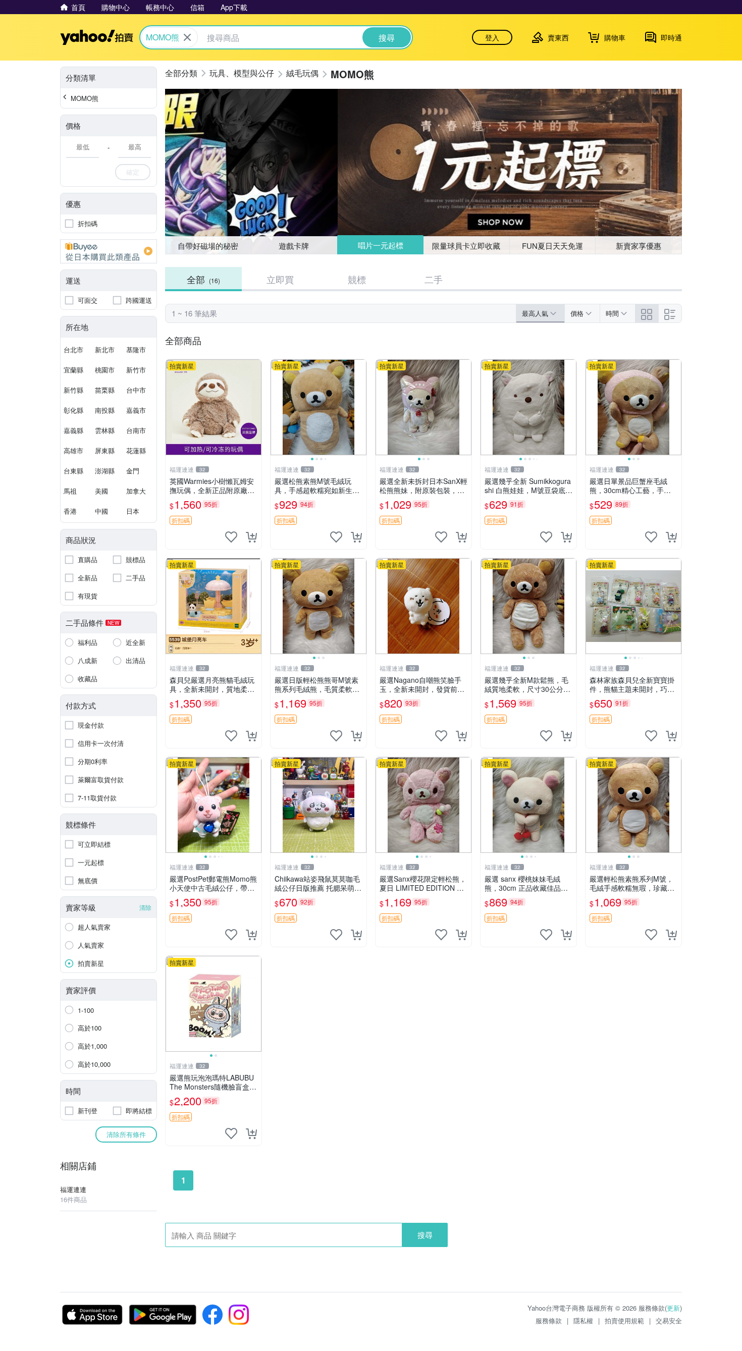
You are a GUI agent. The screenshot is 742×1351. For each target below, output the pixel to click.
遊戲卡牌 (294, 245)
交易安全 (669, 1320)
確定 (132, 172)
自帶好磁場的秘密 (208, 245)
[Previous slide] (277, 407)
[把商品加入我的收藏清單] (231, 537)
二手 (434, 279)
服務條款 (549, 1320)
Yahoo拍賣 (96, 37)
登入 (492, 37)
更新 (673, 1308)
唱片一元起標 (380, 245)
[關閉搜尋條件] (187, 37)
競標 (357, 279)
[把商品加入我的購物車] (251, 537)
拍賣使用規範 (624, 1320)
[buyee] (108, 251)
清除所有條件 (126, 1134)
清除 (145, 907)
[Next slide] (359, 407)
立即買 (280, 279)
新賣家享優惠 (638, 245)
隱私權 (583, 1320)
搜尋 (425, 1234)
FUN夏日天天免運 (552, 245)
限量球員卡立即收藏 (466, 245)
